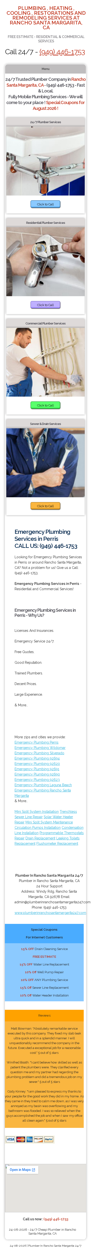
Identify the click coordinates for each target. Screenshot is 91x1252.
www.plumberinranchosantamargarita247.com (50, 913)
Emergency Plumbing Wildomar (40, 748)
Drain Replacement (40, 838)
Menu (46, 69)
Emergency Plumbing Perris (36, 742)
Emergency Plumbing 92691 (37, 769)
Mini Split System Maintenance (49, 822)
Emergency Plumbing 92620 (37, 764)
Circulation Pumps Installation (38, 828)
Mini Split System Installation (37, 812)
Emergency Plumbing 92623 (37, 780)
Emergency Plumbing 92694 (37, 758)
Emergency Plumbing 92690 (37, 774)
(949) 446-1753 (62, 51)
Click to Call (45, 204)
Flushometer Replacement (57, 843)
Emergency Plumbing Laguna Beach (43, 785)
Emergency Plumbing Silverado (39, 753)
